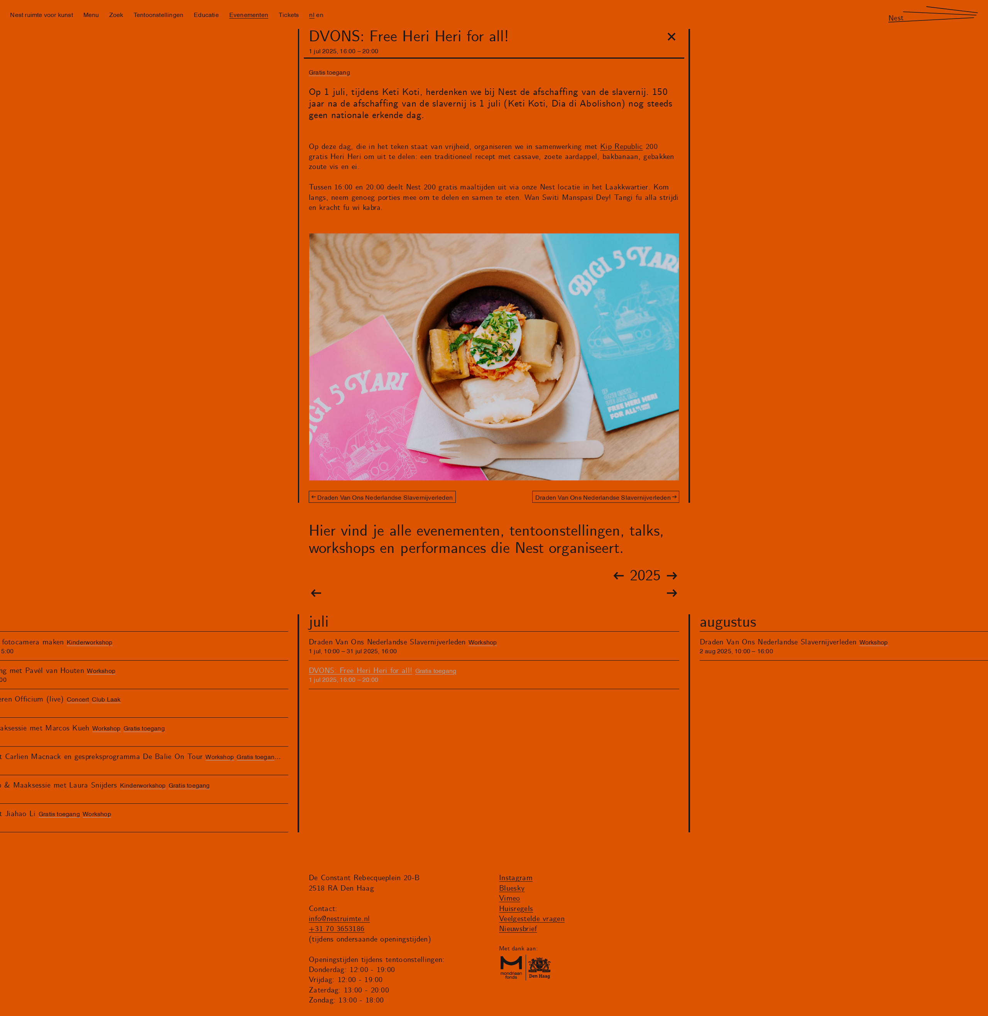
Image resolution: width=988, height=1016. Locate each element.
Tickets (289, 14)
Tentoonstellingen (158, 14)
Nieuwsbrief (518, 929)
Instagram (516, 878)
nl (311, 14)
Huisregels (516, 909)
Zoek (116, 14)
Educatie (206, 14)
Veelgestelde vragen (532, 919)
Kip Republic (621, 147)
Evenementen (248, 14)
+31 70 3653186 (336, 929)
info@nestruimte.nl (339, 919)
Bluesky (511, 888)
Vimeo (509, 898)
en (319, 14)
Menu (91, 14)
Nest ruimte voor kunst (41, 14)
